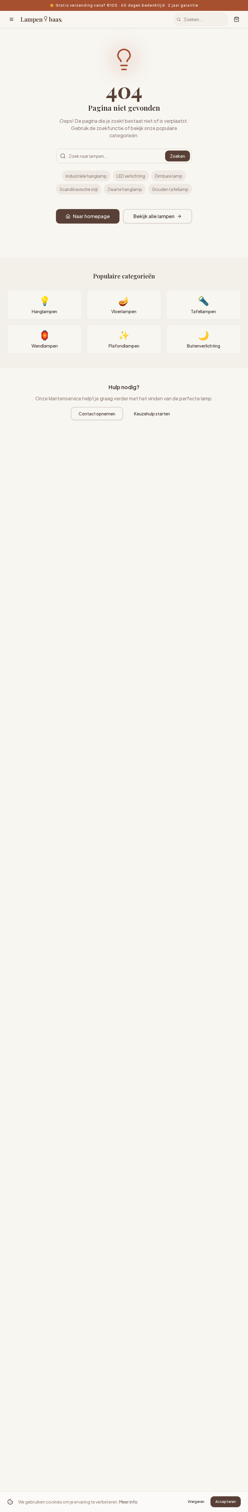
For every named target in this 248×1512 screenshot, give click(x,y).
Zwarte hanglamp (124, 189)
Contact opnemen (97, 413)
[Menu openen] (11, 19)
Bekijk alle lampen (154, 216)
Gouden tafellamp (170, 189)
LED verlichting (130, 176)
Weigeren (196, 1501)
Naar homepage (91, 216)
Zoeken (177, 156)
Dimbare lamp (168, 176)
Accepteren (225, 1501)
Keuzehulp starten (152, 413)
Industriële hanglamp (86, 176)
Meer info (128, 1501)
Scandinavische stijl (79, 189)
